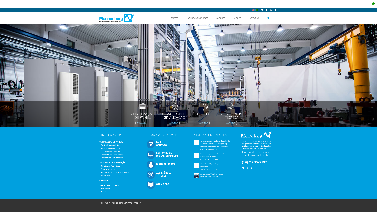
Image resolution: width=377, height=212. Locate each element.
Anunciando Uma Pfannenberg (212, 174)
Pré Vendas (105, 188)
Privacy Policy (134, 203)
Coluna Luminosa (108, 169)
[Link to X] (262, 10)
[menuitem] (175, 18)
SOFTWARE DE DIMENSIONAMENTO (167, 154)
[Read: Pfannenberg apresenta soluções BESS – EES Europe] (196, 155)
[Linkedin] (252, 168)
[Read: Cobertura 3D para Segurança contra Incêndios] (196, 165)
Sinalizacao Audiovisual (110, 166)
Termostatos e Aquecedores (112, 157)
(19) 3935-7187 (254, 162)
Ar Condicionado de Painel (111, 148)
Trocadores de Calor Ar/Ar (111, 151)
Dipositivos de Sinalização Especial (115, 172)
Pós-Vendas (106, 192)
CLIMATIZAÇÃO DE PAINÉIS (111, 141)
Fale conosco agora (353, 4)
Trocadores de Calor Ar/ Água (112, 154)
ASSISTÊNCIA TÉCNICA (109, 185)
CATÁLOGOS (162, 184)
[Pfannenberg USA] (117, 18)
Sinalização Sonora (108, 175)
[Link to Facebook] (266, 10)
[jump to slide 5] (87, 28)
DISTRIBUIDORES (165, 164)
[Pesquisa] (268, 18)
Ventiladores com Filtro (110, 145)
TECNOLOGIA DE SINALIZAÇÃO (112, 162)
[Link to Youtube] (275, 10)
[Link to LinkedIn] (271, 10)
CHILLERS (103, 180)
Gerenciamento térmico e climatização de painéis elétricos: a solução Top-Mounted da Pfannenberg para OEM (215, 144)
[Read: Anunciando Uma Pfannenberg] (196, 175)
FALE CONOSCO (161, 143)
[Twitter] (243, 168)
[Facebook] (247, 168)
